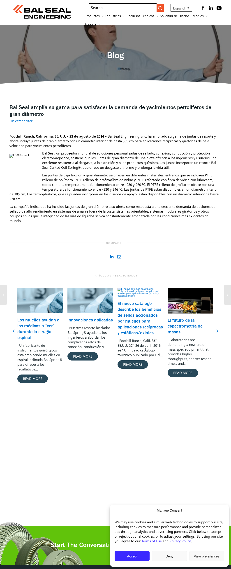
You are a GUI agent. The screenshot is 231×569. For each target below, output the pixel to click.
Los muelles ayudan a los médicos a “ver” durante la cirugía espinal (38, 328)
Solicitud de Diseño (174, 16)
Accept (132, 556)
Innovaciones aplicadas (90, 320)
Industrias (113, 16)
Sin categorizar (20, 121)
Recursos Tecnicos (141, 16)
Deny (169, 556)
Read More (32, 378)
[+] (40, 300)
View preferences (206, 556)
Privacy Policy (180, 541)
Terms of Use (151, 541)
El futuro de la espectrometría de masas (185, 326)
